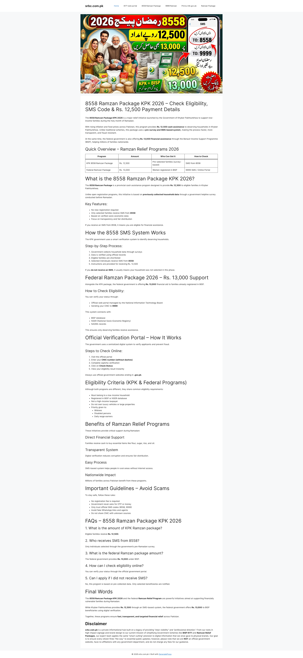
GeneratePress (165, 654)
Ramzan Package (208, 6)
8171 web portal (130, 6)
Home (116, 6)
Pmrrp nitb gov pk (189, 6)
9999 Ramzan (171, 6)
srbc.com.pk (94, 6)
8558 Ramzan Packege (151, 6)
